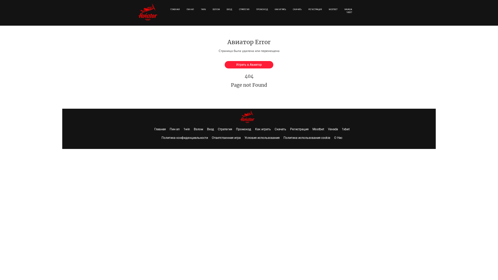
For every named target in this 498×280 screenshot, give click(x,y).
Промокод (262, 9)
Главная (175, 9)
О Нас (338, 138)
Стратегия (244, 9)
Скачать (297, 9)
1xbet (349, 12)
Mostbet (333, 9)
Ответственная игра (226, 138)
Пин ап (190, 9)
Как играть (280, 9)
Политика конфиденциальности (184, 138)
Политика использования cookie (306, 138)
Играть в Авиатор (249, 64)
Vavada (348, 9)
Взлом (216, 9)
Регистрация (315, 9)
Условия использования (262, 138)
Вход (229, 9)
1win (203, 9)
